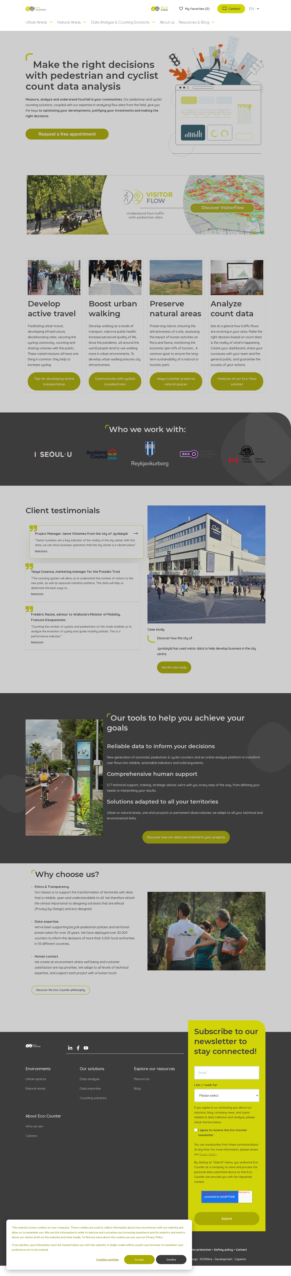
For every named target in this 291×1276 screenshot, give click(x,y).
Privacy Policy (208, 1157)
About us (167, 22)
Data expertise (90, 1091)
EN (251, 8)
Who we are (34, 1129)
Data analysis (90, 1082)
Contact (241, 1252)
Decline (171, 1259)
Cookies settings (107, 1259)
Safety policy (223, 1252)
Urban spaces (36, 1082)
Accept (139, 1259)
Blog (137, 1091)
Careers (31, 1138)
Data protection (200, 1252)
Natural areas (36, 1091)
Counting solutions (93, 1101)
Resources (141, 1082)
